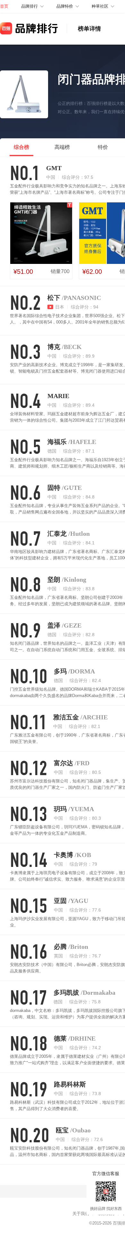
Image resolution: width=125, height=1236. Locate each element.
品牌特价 (64, 6)
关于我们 (80, 1213)
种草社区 (100, 6)
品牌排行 (29, 6)
